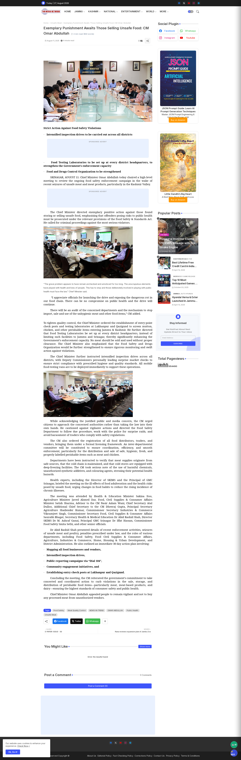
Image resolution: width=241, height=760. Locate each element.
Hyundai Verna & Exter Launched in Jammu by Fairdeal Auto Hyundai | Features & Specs (185, 299)
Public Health (132, 610)
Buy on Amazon (178, 120)
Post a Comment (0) (98, 686)
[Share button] (105, 621)
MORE (163, 11)
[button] (190, 11)
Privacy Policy (172, 755)
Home (46, 23)
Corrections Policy (143, 755)
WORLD (150, 11)
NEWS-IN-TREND (97, 610)
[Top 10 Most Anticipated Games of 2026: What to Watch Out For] (164, 280)
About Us (91, 755)
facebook (169, 30)
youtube (190, 37)
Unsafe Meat (56, 23)
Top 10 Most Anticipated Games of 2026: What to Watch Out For (185, 282)
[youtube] (189, 3)
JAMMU (78, 11)
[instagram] (194, 3)
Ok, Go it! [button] (12, 752)
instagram (169, 37)
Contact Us (159, 755)
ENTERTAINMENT (130, 11)
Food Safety (59, 610)
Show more (145, 646)
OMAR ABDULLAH (115, 610)
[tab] (68, 11)
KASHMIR (93, 11)
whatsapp (190, 30)
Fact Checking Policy (123, 755)
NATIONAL (110, 11)
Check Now (22, 746)
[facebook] (179, 3)
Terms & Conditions (190, 755)
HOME (67, 11)
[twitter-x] (184, 3)
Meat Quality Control (77, 610)
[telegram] (198, 3)
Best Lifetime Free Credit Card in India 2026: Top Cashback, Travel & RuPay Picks (184, 264)
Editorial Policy (104, 755)
